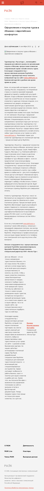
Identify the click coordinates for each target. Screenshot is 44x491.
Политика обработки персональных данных (19, 488)
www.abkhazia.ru (30, 78)
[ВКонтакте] (33, 46)
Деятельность (28, 446)
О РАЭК (7, 446)
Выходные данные (30, 457)
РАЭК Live (14, 19)
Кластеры (27, 451)
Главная (7, 19)
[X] (38, 46)
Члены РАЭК (9, 457)
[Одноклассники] (36, 46)
